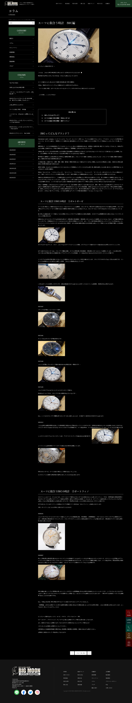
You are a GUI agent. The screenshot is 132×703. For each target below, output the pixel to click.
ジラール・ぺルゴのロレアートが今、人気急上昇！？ (21, 92)
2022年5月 (13, 159)
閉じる (74, 112)
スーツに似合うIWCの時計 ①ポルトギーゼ (56, 118)
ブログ (11, 66)
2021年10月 (13, 173)
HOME (65, 671)
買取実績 (80, 684)
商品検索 (129, 615)
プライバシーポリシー (111, 681)
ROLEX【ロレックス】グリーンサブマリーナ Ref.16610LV (21, 121)
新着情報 (12, 52)
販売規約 (108, 674)
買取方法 (80, 678)
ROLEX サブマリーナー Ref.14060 (20, 133)
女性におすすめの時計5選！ (17, 87)
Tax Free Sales (14, 83)
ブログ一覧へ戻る (80, 653)
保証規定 (108, 678)
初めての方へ (59, 3)
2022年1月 (13, 163)
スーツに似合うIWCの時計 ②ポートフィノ (56, 121)
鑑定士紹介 (94, 687)
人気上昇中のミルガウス (16, 105)
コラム (11, 43)
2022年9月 (13, 154)
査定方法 (80, 681)
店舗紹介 (108, 3)
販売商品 (67, 3)
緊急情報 (12, 61)
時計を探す (75, 3)
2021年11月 (13, 168)
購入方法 (83, 3)
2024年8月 (13, 150)
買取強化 (12, 57)
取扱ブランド (91, 3)
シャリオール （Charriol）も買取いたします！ (21, 115)
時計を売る (100, 3)
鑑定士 (11, 38)
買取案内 (129, 637)
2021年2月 (13, 177)
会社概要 (108, 671)
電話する (129, 630)
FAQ (107, 684)
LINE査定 (129, 622)
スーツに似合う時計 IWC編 (18, 109)
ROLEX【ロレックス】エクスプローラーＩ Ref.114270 (21, 127)
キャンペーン (13, 47)
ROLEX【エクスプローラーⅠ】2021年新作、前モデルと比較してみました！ (21, 99)
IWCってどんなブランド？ (50, 115)
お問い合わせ (109, 687)
